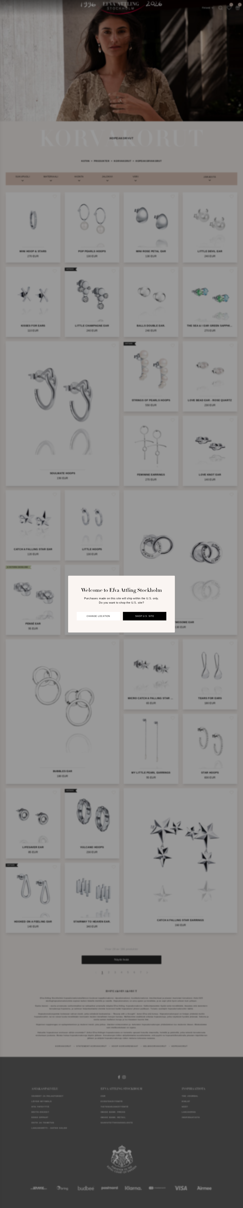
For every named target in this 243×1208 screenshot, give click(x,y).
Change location (98, 616)
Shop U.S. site (144, 616)
